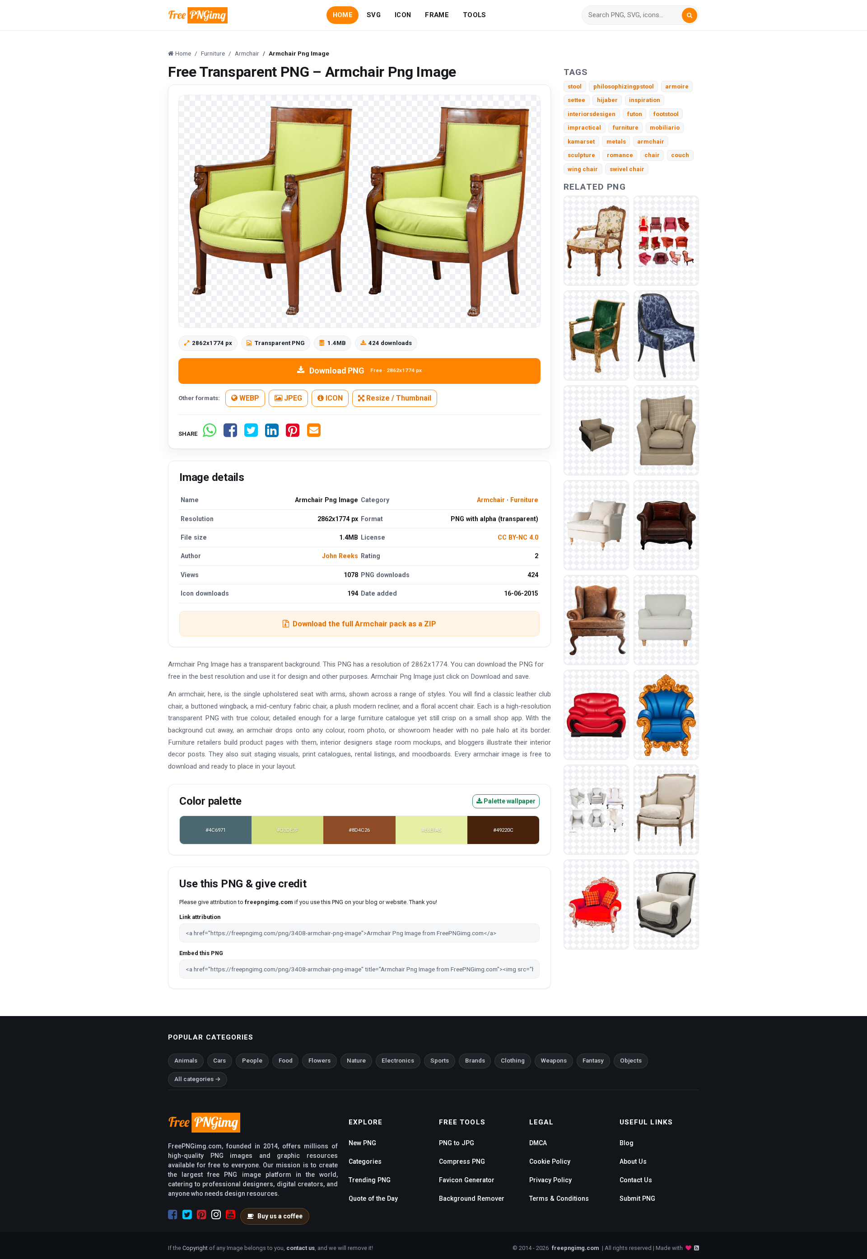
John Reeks (340, 556)
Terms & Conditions (559, 1198)
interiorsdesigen (591, 114)
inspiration (644, 100)
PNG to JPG (456, 1143)
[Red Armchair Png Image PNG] (596, 714)
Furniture (524, 500)
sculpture (581, 155)
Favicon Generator (466, 1180)
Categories (365, 1161)
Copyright (195, 1248)
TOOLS (474, 15)
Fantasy (593, 1060)
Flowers (319, 1060)
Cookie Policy (549, 1161)
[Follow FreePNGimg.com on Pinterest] (201, 1214)
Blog (627, 1143)
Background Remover (471, 1198)
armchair (650, 141)
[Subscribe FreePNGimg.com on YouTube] (230, 1214)
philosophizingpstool (623, 86)
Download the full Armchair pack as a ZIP (364, 623)
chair (652, 155)
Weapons (554, 1060)
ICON (403, 15)
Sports (439, 1060)
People (252, 1060)
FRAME (436, 15)
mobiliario (665, 127)
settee (576, 100)
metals (616, 141)
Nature (356, 1060)
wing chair (583, 169)
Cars (219, 1060)
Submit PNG (637, 1198)
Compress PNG (462, 1161)
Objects (631, 1060)
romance (620, 155)
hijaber (607, 100)
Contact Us (636, 1180)
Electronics (398, 1060)
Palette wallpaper (509, 801)
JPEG (292, 398)
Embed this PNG (201, 953)
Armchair (491, 500)
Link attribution (199, 917)
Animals (185, 1060)
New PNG (362, 1143)
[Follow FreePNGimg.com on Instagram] (216, 1214)
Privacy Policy (550, 1180)
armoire (677, 86)
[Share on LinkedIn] (272, 433)
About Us (633, 1161)
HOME (343, 15)
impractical (584, 127)
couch (680, 155)
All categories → (197, 1079)
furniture (626, 127)
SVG (374, 15)
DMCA (538, 1143)
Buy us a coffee (280, 1216)
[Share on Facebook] (230, 433)
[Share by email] (314, 433)
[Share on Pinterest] (293, 433)
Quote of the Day (373, 1198)
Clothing (513, 1060)
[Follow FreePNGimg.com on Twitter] (187, 1214)
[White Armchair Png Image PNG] (666, 619)
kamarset (581, 141)
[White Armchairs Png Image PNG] (596, 809)
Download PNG (365, 370)
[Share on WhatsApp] (209, 433)
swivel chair (627, 169)
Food (286, 1060)
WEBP (248, 398)
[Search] (689, 15)
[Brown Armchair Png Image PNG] (666, 525)
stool (575, 86)
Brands (475, 1060)
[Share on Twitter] (251, 433)
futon (634, 114)
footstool (666, 114)
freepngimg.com (575, 1248)
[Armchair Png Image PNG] (596, 240)
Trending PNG (370, 1180)
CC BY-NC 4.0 (518, 537)
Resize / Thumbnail (397, 398)
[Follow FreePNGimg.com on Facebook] (172, 1214)
